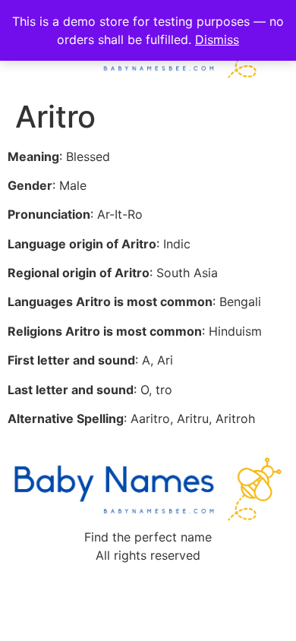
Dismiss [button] (217, 39)
